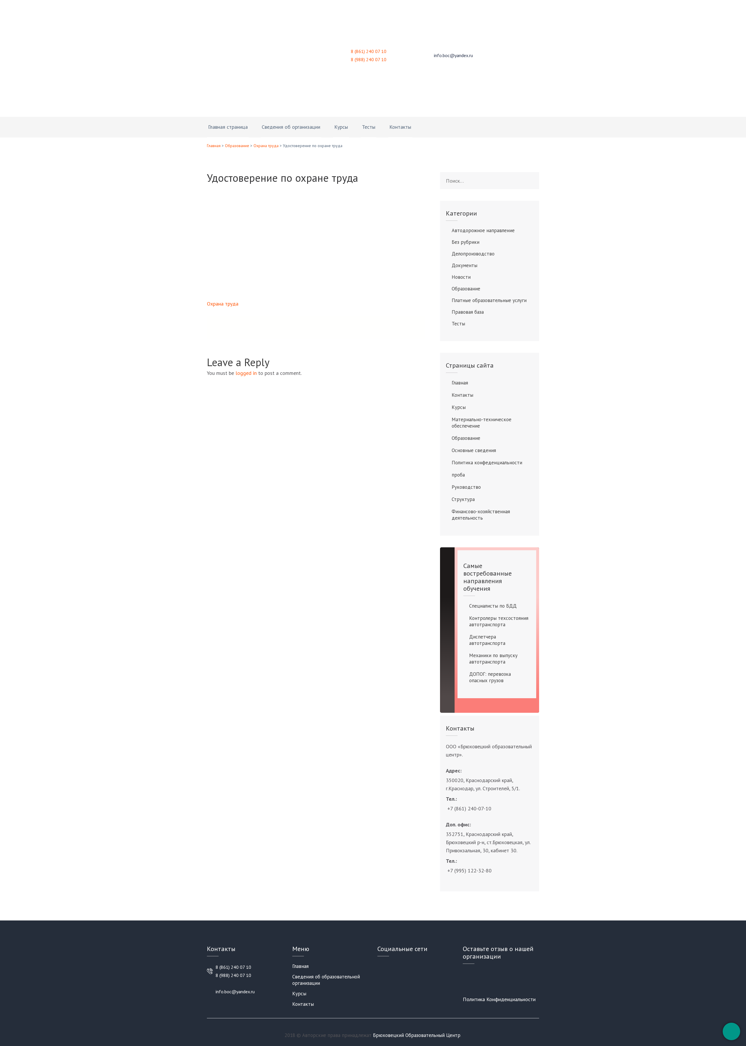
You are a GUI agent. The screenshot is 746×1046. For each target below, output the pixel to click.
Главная (214, 145)
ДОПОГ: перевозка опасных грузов (490, 677)
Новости (461, 277)
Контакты (400, 127)
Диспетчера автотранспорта (487, 640)
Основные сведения (474, 450)
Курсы (341, 127)
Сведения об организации (291, 127)
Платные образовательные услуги (489, 300)
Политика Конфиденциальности (499, 999)
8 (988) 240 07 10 (368, 59)
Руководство (466, 487)
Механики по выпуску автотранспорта (493, 658)
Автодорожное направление (483, 230)
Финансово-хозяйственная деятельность (481, 514)
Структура (463, 499)
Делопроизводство (473, 254)
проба (458, 475)
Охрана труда (266, 145)
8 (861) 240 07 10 (368, 51)
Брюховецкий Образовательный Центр (416, 1035)
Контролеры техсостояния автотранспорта (498, 621)
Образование (237, 145)
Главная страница (228, 127)
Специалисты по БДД (493, 606)
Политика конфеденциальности (487, 462)
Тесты (368, 127)
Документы (464, 265)
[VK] (379, 966)
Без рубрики (465, 242)
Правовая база (468, 312)
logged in (246, 373)
